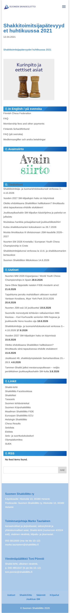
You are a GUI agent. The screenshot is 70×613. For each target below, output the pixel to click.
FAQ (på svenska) (13, 134)
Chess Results (13, 423)
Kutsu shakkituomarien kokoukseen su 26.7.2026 (29, 227)
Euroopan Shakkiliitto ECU (19, 415)
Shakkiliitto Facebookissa (18, 391)
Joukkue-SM (33, 599)
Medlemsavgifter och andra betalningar (24, 139)
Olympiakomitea (13, 439)
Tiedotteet (15, 184)
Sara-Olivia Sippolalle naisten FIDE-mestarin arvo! (32, 285)
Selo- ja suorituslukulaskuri (19, 435)
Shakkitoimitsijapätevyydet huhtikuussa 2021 (27, 49)
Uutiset (11, 595)
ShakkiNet (10, 395)
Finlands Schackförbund (16, 129)
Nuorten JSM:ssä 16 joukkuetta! (22, 307)
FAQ (5, 118)
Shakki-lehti (11, 387)
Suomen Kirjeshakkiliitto (18, 407)
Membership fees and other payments (23, 123)
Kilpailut (54, 595)
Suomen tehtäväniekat (17, 403)
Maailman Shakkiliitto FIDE (19, 411)
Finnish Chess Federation (17, 113)
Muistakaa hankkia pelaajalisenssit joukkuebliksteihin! (32, 222)
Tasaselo (10, 399)
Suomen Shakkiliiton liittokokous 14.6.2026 (26, 260)
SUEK (8, 443)
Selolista (9, 427)
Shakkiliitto (26, 595)
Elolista (9, 431)
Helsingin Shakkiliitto (16, 419)
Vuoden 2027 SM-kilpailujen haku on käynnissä (28, 198)
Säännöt (40, 595)
